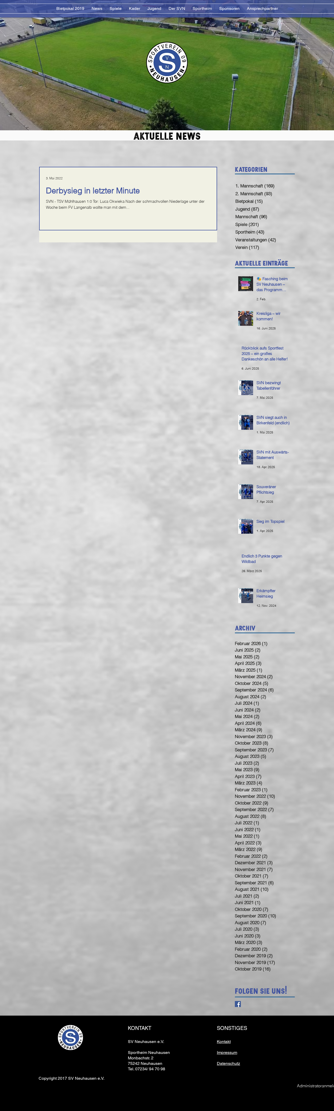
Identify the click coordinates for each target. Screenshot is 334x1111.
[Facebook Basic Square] (238, 1004)
